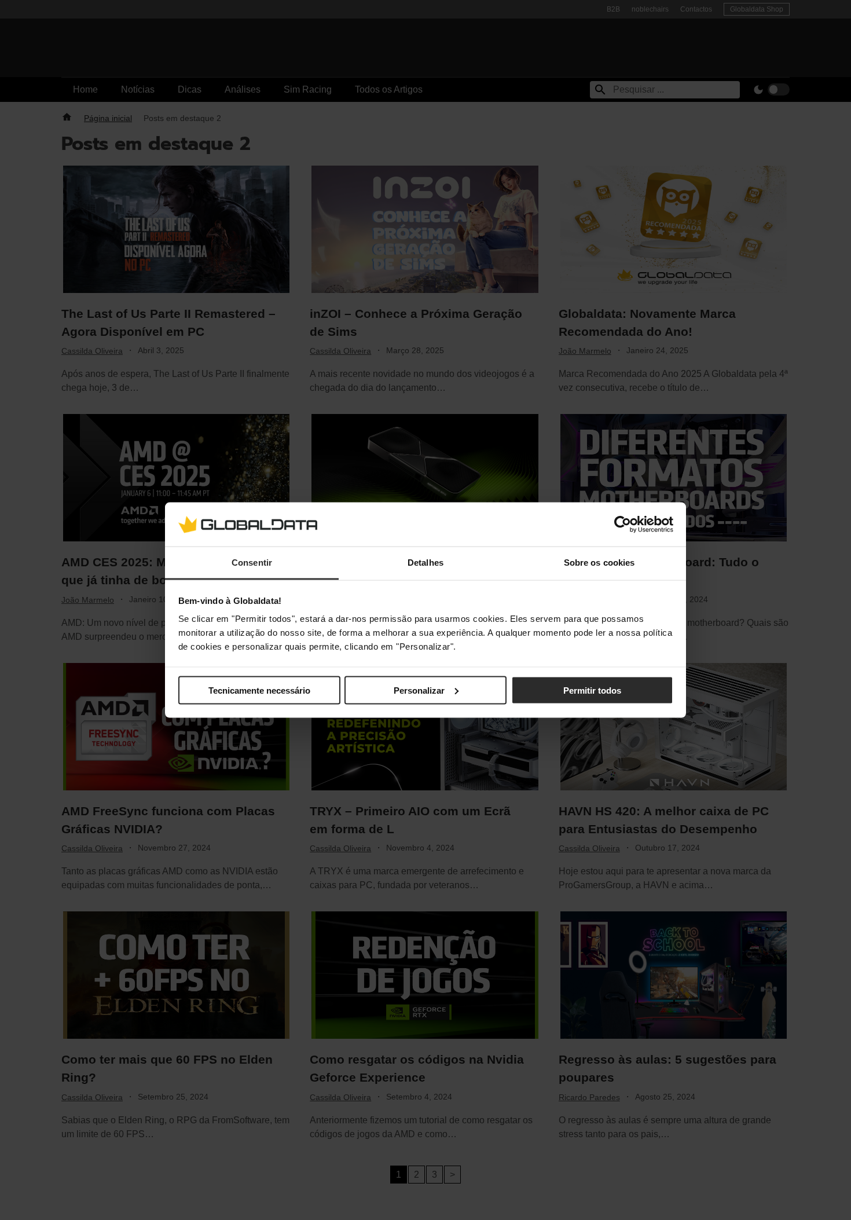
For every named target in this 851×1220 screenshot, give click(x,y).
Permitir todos (592, 690)
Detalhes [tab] (425, 562)
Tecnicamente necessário (259, 690)
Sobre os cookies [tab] (599, 562)
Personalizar (419, 690)
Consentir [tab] (252, 562)
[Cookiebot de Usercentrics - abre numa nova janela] (622, 524)
